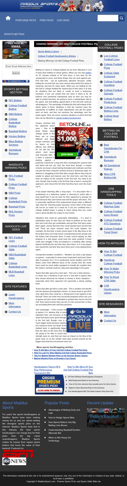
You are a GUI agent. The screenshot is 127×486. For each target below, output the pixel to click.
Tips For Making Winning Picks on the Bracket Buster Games (61, 355)
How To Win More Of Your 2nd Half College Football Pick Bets (60, 350)
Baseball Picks (17, 206)
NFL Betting (15, 100)
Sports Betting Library (48, 51)
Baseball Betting (18, 131)
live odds (63, 20)
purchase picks (25, 20)
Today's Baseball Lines (104, 418)
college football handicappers (68, 118)
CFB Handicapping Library (111, 289)
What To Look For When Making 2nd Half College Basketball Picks (63, 352)
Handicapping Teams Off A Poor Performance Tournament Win (47, 369)
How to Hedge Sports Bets (61, 417)
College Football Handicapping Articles (57, 56)
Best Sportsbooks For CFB (113, 148)
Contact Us (15, 311)
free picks (46, 20)
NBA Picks (14, 193)
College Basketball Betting (14, 123)
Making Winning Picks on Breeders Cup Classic (55, 358)
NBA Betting (15, 114)
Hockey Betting (17, 136)
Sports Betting (14, 34)
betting (88, 72)
